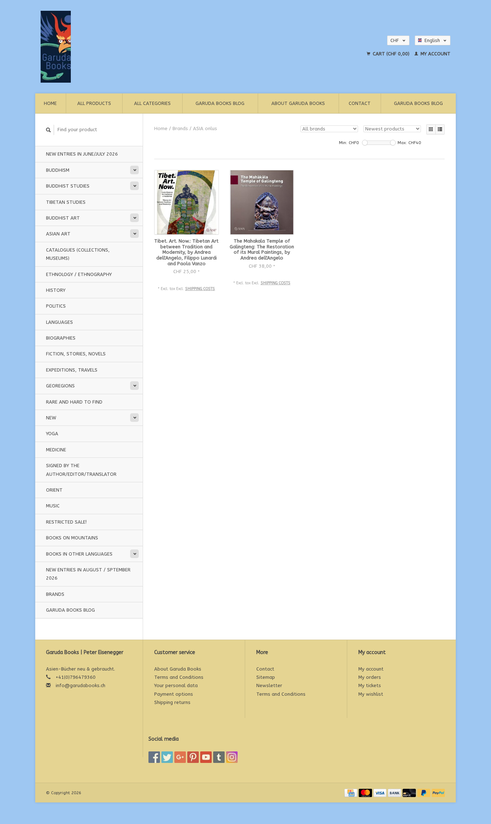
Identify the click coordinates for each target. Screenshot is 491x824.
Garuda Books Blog (220, 103)
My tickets (369, 685)
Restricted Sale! (66, 522)
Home (50, 103)
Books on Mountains (72, 537)
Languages (59, 322)
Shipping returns (172, 702)
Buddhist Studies (68, 186)
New (51, 417)
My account (434, 53)
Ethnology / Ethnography (79, 274)
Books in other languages (79, 554)
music (53, 505)
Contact (360, 103)
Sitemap (265, 677)
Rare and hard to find (74, 402)
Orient (54, 490)
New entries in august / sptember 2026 (88, 574)
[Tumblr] (219, 757)
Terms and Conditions (178, 677)
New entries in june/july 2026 (82, 154)
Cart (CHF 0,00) (391, 53)
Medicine (56, 449)
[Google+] (180, 757)
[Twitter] (167, 757)
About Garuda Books (298, 103)
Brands (55, 594)
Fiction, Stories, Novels (76, 353)
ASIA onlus (205, 128)
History (55, 290)
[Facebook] (154, 757)
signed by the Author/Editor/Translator (81, 470)
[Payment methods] (351, 792)
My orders (369, 677)
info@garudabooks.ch (80, 685)
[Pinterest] (193, 757)
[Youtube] (206, 757)
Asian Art (58, 233)
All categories (152, 103)
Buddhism (57, 170)
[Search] (48, 130)
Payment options (173, 694)
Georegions (60, 385)
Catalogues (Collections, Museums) (78, 254)
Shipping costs (200, 288)
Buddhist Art (63, 218)
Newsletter (269, 685)
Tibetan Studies (66, 202)
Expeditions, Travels (71, 370)
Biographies (60, 338)
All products (94, 103)
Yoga (52, 433)
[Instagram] (232, 757)
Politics (56, 306)
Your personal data (176, 685)
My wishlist (370, 694)
